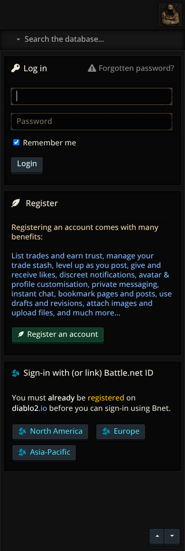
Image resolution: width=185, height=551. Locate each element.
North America (55, 431)
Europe (125, 431)
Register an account (62, 334)
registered (106, 397)
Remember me (48, 142)
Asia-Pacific (49, 451)
